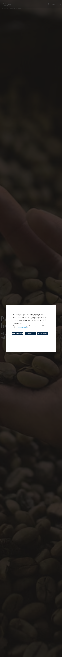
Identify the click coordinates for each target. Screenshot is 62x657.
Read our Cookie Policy (24, 327)
